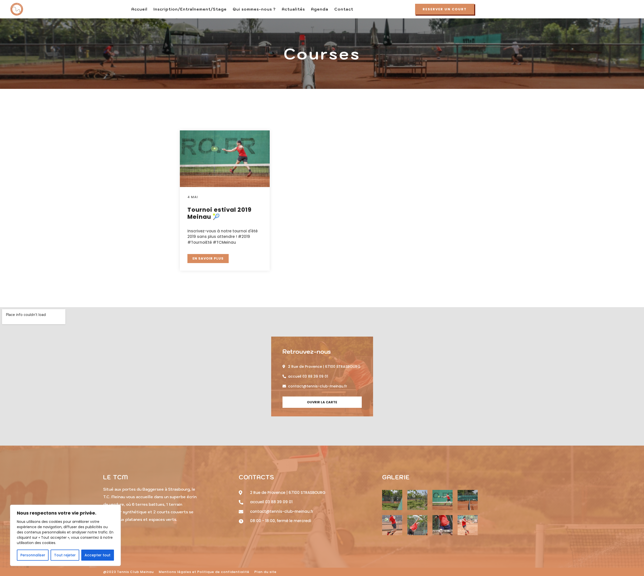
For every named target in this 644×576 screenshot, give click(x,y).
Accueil (139, 9)
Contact (343, 9)
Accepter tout (97, 555)
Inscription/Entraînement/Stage (190, 9)
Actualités (293, 9)
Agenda (319, 9)
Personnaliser (32, 555)
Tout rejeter (65, 555)
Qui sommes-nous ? (254, 9)
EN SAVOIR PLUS (208, 258)
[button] (444, 9)
